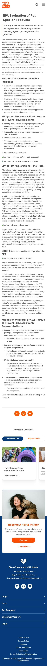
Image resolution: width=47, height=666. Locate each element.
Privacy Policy (23, 641)
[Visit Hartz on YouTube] (30, 413)
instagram (23, 586)
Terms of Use (23, 637)
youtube (30, 586)
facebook (17, 586)
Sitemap (23, 644)
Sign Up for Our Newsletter (23, 575)
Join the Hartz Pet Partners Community (23, 578)
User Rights (23, 651)
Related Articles (13, 438)
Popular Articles (34, 438)
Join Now (23, 540)
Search (37, 4)
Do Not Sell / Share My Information (23, 654)
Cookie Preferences (23, 647)
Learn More (24, 547)
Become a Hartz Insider (24, 571)
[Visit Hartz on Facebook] (17, 413)
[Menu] (43, 4)
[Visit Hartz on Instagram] (23, 413)
